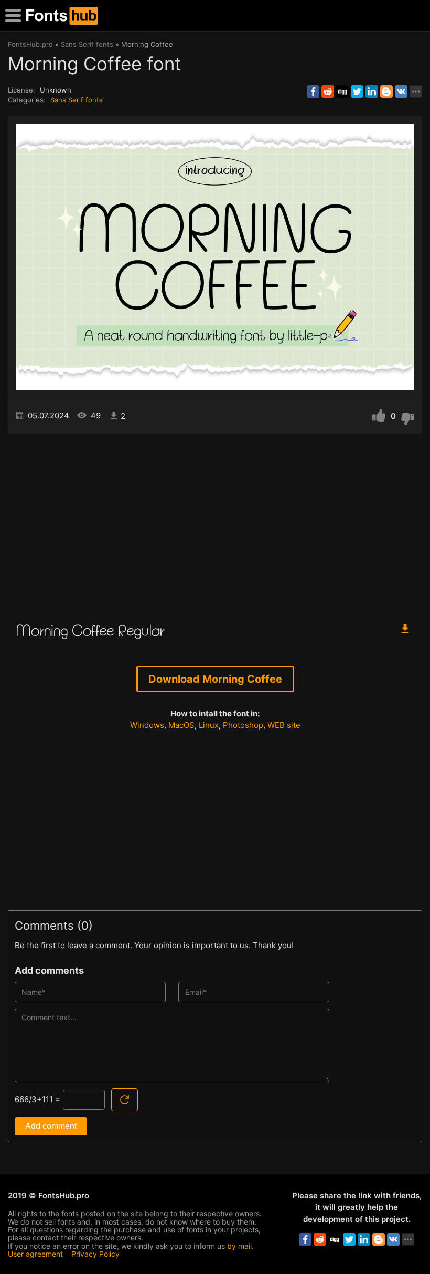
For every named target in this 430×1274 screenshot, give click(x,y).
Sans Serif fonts (76, 100)
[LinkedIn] (372, 91)
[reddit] (327, 91)
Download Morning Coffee (215, 679)
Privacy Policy (95, 1253)
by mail (239, 1245)
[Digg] (342, 91)
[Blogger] (386, 91)
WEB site (283, 725)
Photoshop (243, 725)
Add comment (51, 1126)
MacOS (181, 725)
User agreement (35, 1253)
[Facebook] (313, 91)
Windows (147, 725)
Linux (209, 725)
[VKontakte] (401, 91)
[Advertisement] (215, 523)
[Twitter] (357, 91)
